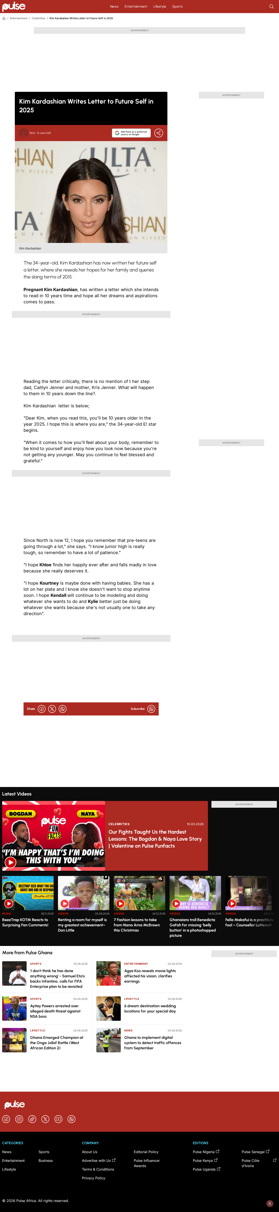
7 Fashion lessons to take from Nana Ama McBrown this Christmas (137, 925)
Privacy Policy (93, 1178)
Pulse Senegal (253, 1152)
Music (7, 913)
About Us (89, 1152)
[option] (28, 909)
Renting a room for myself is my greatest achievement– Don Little (82, 925)
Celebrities (38, 18)
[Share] (158, 133)
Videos (63, 913)
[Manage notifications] (269, 1203)
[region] (139, 908)
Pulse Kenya (203, 1160)
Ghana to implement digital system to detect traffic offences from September (152, 1042)
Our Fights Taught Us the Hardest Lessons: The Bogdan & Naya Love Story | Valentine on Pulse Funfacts (155, 839)
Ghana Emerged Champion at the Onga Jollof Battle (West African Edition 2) (56, 1042)
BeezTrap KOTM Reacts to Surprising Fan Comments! (25, 922)
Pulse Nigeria (203, 1152)
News (114, 6)
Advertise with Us (96, 1160)
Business (46, 1160)
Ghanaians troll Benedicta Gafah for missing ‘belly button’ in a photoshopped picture (193, 927)
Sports (177, 6)
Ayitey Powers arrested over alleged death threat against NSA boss (55, 1011)
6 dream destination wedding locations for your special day (150, 1009)
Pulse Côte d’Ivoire (250, 1163)
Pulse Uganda (204, 1169)
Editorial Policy (146, 1152)
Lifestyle (159, 6)
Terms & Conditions (98, 1169)
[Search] (272, 6)
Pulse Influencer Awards (147, 1163)
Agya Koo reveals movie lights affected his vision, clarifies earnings (150, 976)
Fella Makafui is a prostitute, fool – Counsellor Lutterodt (250, 922)
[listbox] (139, 908)
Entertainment (136, 6)
